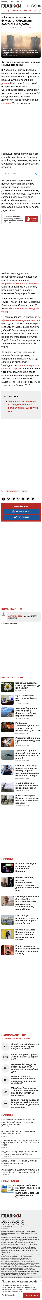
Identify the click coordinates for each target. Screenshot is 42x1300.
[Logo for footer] (11, 1217)
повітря (24, 491)
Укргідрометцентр (13, 491)
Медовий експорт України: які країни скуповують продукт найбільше (19, 1153)
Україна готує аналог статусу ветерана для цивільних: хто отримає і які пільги (20, 1171)
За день (26, 1038)
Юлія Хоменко (34, 28)
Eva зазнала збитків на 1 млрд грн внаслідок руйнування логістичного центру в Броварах (18, 1122)
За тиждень (6, 1038)
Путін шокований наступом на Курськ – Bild (27, 698)
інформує (6, 103)
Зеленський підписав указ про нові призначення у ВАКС (18, 1132)
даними (5, 83)
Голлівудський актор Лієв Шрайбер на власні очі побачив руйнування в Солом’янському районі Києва (27, 902)
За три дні (17, 1038)
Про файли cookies (8, 1295)
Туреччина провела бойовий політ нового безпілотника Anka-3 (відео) (27, 754)
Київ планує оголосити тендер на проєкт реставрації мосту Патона (26, 919)
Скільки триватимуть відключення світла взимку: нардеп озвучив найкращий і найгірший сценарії (27, 770)
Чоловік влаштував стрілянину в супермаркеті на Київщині (26, 867)
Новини (7, 859)
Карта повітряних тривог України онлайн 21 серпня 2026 (24, 1056)
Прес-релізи (10, 1180)
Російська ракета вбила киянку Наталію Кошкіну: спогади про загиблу (27, 950)
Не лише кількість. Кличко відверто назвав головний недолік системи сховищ (25, 934)
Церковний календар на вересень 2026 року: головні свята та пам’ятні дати (24, 1068)
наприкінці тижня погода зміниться (20, 283)
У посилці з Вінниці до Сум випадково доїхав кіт (28, 740)
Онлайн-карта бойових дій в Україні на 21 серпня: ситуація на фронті (25, 1046)
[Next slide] (39, 10)
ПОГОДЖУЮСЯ (31, 1295)
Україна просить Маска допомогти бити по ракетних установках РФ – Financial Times (20, 1142)
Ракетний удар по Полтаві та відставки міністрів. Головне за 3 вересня (27, 799)
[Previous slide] (35, 10)
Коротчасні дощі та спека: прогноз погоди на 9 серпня (27, 685)
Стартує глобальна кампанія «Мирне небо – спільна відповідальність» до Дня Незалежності (27, 1190)
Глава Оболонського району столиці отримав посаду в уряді (19, 1162)
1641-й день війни (10, 11)
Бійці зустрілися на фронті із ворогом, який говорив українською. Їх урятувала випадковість (25, 1103)
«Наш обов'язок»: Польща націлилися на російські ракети (26, 785)
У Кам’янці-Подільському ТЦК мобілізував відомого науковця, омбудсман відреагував (24, 1091)
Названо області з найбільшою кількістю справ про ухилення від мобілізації (23, 1079)
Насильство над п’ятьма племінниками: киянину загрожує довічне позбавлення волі (27, 883)
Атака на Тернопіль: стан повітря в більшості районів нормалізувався (26, 712)
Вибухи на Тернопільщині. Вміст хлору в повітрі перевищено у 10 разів (28, 727)
